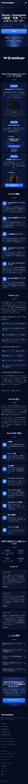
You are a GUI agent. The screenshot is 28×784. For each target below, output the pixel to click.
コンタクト (4, 769)
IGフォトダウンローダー (7, 738)
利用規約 (3, 766)
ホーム (3, 7)
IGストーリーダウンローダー (8, 753)
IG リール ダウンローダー (7, 756)
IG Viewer (3, 723)
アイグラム (4, 747)
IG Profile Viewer (5, 732)
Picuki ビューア (5, 751)
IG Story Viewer (5, 726)
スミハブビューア (5, 759)
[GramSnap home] (7, 715)
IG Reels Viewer (5, 729)
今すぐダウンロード (14, 700)
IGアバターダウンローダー (8, 741)
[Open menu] (26, 3)
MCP (2, 774)
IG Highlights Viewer (6, 734)
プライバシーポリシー (6, 763)
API (2, 771)
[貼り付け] (25, 26)
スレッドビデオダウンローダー (9, 744)
